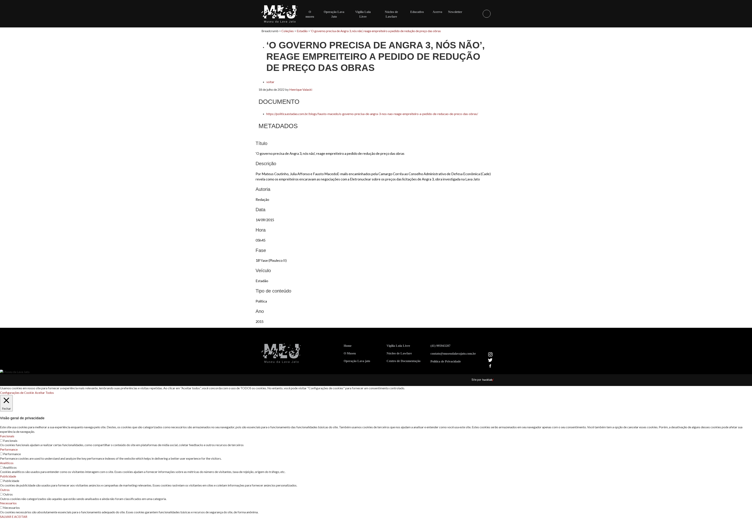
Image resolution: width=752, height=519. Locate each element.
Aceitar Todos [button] (44, 392)
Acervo (437, 12)
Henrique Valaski (300, 89)
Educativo (417, 12)
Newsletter (455, 12)
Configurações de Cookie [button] (17, 392)
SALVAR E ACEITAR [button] (13, 516)
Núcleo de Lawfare (399, 353)
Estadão (302, 31)
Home (348, 345)
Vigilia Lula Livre (398, 345)
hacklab (487, 379)
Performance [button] (9, 449)
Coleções (287, 31)
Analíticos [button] (7, 463)
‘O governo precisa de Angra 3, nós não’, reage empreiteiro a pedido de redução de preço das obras (376, 31)
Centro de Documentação (403, 361)
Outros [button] (5, 490)
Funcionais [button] (7, 436)
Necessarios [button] (8, 503)
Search (487, 14)
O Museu (350, 353)
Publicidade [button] (8, 476)
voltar (270, 82)
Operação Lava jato (357, 361)
